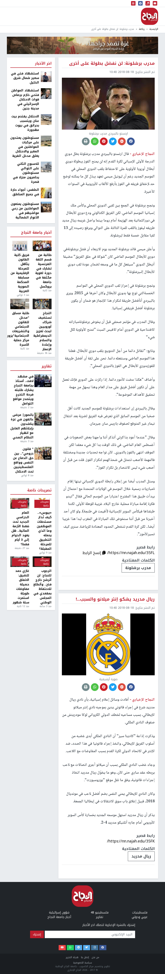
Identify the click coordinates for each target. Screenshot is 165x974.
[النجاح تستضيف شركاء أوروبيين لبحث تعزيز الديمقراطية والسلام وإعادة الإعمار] (42, 304)
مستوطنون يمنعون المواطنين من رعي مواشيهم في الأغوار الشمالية (25, 211)
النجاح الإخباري (149, 16)
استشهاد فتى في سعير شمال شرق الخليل (25, 78)
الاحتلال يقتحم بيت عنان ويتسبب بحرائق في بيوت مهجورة (25, 123)
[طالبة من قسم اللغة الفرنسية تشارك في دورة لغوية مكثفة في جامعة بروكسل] (42, 246)
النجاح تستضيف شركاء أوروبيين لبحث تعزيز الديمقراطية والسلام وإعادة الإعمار (42, 331)
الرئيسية (153, 29)
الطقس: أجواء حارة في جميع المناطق (25, 192)
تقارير (47, 366)
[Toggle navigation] (133, 3)
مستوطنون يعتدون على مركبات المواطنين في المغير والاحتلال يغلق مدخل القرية (24, 147)
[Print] (86, 141)
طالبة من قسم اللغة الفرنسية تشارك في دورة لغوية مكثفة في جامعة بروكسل (43, 271)
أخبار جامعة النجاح (36, 232)
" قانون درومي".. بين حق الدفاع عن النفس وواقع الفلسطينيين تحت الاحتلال (23, 460)
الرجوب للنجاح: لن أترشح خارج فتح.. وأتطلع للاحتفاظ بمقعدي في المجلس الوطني (42, 587)
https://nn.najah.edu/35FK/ (131, 841)
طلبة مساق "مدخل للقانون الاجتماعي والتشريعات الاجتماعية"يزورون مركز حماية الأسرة (19, 329)
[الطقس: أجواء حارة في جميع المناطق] (46, 193)
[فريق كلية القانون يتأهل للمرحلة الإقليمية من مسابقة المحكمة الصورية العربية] (19, 246)
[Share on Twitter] (113, 141)
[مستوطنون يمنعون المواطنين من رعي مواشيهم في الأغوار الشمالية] (46, 207)
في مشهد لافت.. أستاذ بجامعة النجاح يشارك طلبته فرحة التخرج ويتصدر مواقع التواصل (23, 390)
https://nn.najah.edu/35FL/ (131, 553)
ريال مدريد (141, 856)
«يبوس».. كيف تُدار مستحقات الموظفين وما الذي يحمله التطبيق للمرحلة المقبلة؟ (44, 530)
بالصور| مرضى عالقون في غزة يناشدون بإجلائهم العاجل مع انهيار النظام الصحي (22, 426)
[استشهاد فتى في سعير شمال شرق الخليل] (46, 76)
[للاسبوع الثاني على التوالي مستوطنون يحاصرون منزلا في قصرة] (46, 167)
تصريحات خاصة (39, 490)
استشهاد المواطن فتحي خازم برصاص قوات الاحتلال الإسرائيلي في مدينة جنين (25, 99)
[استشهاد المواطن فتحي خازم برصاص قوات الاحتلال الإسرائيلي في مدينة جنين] (46, 93)
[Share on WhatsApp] (95, 141)
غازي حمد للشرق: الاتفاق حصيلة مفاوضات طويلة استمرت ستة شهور (21, 587)
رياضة (142, 29)
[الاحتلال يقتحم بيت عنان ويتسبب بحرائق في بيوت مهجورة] (46, 119)
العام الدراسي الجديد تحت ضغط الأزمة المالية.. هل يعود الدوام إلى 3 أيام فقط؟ (20, 528)
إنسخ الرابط (92, 553)
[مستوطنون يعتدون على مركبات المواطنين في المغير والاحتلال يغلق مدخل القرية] (46, 141)
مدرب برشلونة (138, 567)
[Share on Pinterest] (104, 141)
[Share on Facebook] (131, 141)
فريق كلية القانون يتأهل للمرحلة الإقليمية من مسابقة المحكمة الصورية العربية (20, 273)
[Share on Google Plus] (122, 141)
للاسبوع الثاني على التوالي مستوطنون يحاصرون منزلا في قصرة (26, 173)
